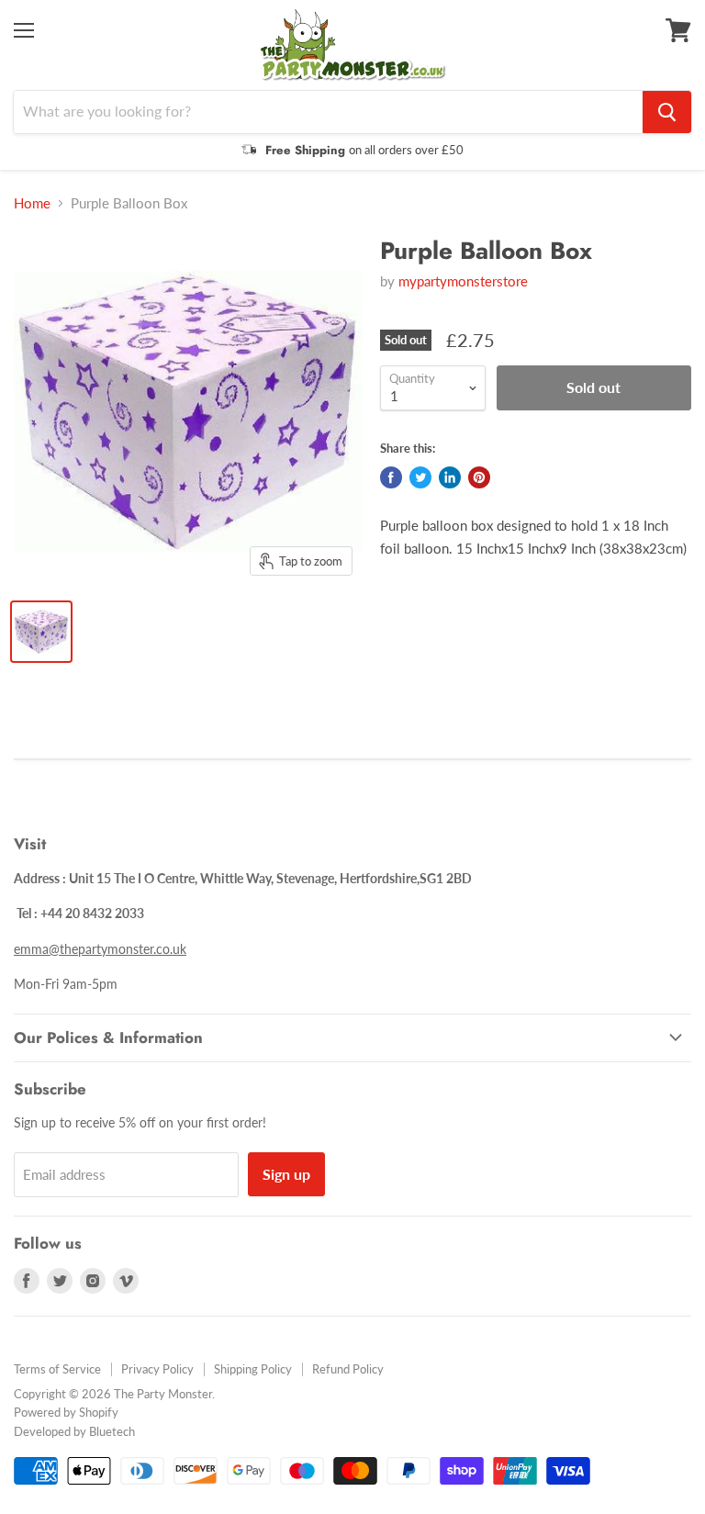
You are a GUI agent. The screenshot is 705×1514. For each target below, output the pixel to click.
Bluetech (112, 1431)
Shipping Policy (253, 1369)
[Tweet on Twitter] (420, 477)
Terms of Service (57, 1369)
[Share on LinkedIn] (450, 477)
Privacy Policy (157, 1369)
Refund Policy (348, 1369)
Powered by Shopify (66, 1412)
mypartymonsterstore (463, 281)
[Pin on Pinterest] (479, 477)
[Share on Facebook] (391, 477)
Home (32, 203)
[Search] (667, 112)
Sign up (286, 1174)
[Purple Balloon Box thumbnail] (41, 631)
